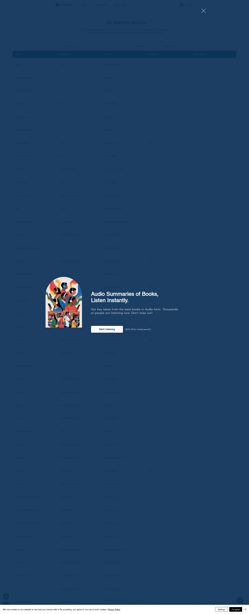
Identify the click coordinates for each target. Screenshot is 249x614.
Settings (221, 609)
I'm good (236, 609)
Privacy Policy (114, 609)
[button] (203, 11)
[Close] (245, 609)
